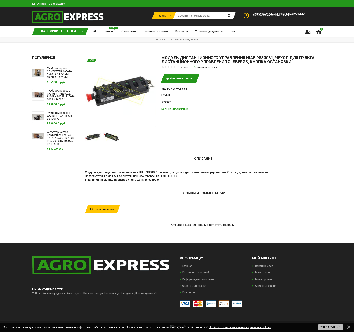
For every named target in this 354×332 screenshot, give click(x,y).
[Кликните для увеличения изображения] (120, 91)
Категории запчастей (195, 272)
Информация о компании (198, 279)
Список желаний (265, 285)
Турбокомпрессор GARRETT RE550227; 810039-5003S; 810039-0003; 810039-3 (61, 95)
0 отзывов (183, 67)
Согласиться (330, 327)
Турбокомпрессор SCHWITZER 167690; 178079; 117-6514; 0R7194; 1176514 (59, 73)
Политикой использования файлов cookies (240, 327)
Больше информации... (175, 109)
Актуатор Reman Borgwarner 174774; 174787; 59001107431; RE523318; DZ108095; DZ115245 (60, 138)
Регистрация (262, 272)
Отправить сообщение (51, 3)
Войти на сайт (263, 266)
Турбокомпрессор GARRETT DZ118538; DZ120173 (59, 115)
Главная (187, 266)
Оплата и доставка (194, 285)
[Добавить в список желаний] (205, 67)
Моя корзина (263, 279)
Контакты (188, 292)
